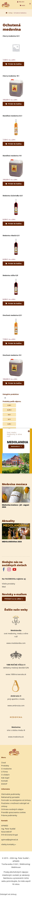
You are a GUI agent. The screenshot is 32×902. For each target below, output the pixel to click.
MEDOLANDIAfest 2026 (12, 542)
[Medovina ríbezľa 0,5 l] (16, 239)
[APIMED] (7, 3)
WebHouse (16, 867)
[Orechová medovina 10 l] (16, 358)
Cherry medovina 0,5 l (11, 36)
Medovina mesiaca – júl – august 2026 (15, 506)
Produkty (5, 765)
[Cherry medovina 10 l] (16, 79)
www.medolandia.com (16, 643)
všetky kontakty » (8, 844)
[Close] (28, 431)
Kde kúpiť (5, 778)
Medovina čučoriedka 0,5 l (13, 196)
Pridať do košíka (15, 64)
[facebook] (4, 569)
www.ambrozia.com (16, 705)
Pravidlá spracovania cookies (13, 812)
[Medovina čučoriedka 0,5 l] (16, 199)
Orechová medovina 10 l (12, 355)
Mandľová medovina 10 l (12, 156)
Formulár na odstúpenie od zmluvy (16, 800)
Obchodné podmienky (10, 794)
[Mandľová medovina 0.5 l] (16, 119)
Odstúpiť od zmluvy (8, 894)
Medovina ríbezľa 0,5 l (11, 235)
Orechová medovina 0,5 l (12, 315)
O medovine (6, 768)
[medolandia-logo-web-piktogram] (16, 615)
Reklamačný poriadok (10, 797)
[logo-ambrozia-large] (16, 680)
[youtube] (14, 569)
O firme (4, 772)
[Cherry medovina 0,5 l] (16, 39)
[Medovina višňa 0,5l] (16, 279)
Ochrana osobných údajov (12, 809)
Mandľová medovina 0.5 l (12, 116)
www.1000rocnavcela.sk (16, 674)
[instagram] (9, 569)
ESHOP (4, 784)
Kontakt (4, 781)
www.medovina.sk (16, 737)
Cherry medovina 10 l (11, 76)
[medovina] (16, 711)
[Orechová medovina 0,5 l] (16, 318)
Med (4, 587)
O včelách (5, 775)
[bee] (16, 649)
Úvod (3, 762)
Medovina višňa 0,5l (10, 275)
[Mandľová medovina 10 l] (16, 159)
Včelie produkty (8, 583)
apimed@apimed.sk (9, 839)
